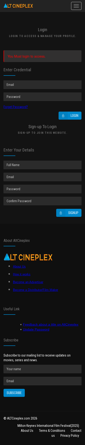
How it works (21, 274)
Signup (73, 213)
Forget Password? (16, 107)
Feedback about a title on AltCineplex (50, 324)
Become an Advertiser (28, 282)
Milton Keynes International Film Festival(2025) (48, 426)
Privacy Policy (69, 435)
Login (74, 116)
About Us (19, 266)
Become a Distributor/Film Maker (35, 290)
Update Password (36, 329)
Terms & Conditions (52, 430)
